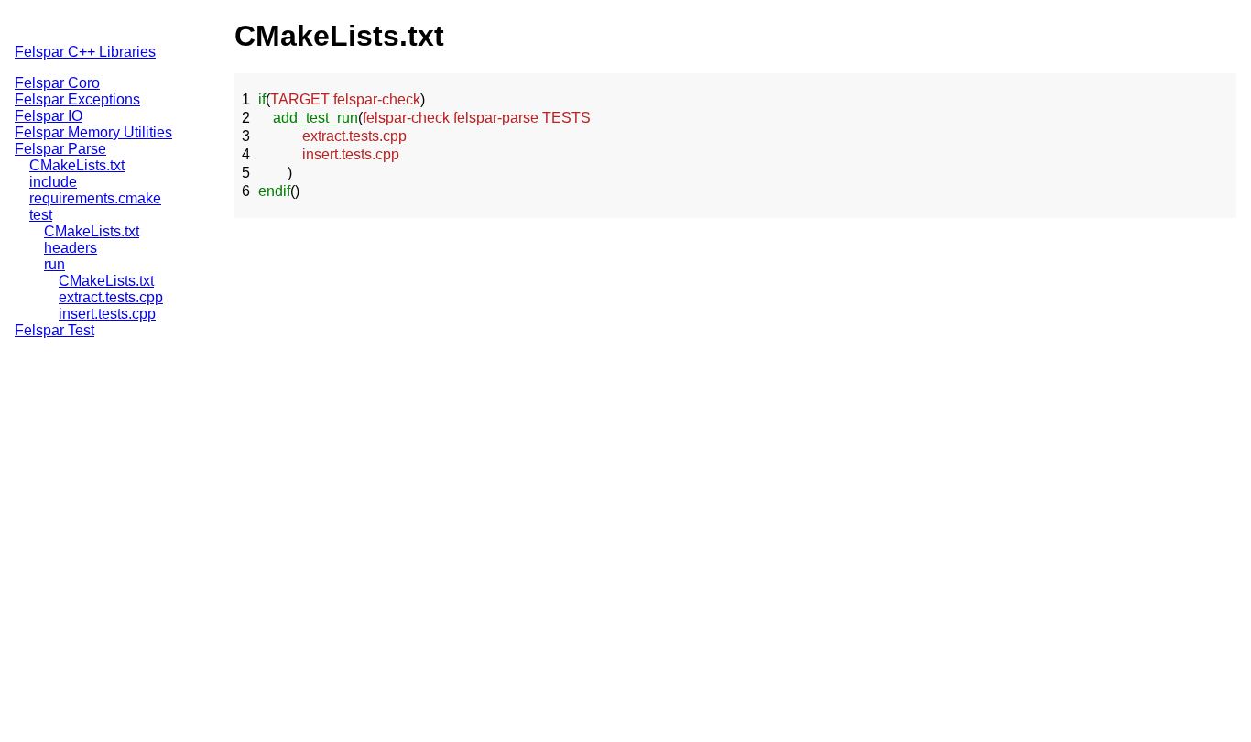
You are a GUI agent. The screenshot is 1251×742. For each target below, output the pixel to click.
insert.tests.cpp (107, 314)
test (40, 215)
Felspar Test (54, 330)
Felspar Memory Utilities (93, 132)
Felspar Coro (57, 83)
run (54, 264)
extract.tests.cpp (111, 297)
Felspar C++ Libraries (85, 52)
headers (70, 248)
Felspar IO (48, 116)
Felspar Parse (60, 149)
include (53, 182)
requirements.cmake (95, 198)
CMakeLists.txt (77, 165)
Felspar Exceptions (77, 99)
